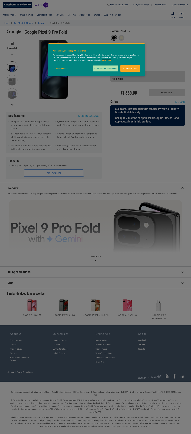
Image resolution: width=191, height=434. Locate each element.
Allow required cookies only (105, 68)
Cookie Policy (106, 60)
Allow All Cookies (130, 68)
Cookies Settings (60, 68)
